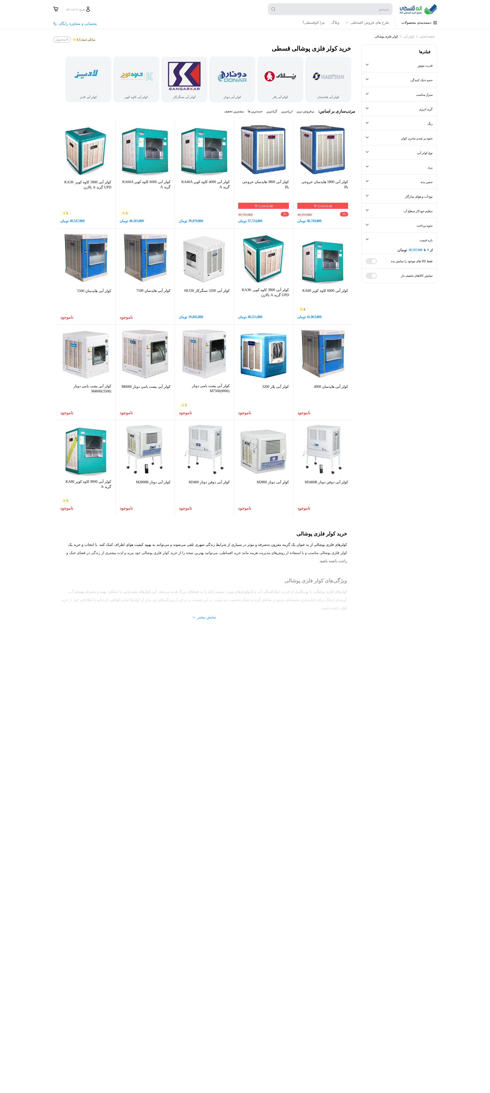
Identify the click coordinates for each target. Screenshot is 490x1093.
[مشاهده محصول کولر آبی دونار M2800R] (145, 449)
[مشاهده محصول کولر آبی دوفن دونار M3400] (204, 449)
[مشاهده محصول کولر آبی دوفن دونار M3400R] (322, 449)
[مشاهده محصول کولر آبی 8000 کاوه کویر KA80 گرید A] (85, 449)
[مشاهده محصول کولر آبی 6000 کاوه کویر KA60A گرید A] (145, 150)
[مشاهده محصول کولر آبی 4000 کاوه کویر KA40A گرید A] (204, 150)
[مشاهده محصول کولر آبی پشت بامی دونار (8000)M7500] (204, 354)
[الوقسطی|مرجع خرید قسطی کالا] (418, 9)
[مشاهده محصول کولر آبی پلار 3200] (263, 354)
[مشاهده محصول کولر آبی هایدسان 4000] (322, 354)
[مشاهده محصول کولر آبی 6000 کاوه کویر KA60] (322, 258)
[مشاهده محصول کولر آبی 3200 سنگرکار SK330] (204, 258)
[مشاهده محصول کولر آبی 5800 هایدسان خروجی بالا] (322, 150)
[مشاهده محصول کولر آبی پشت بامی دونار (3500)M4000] (85, 354)
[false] (56, 9)
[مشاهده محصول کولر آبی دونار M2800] (263, 449)
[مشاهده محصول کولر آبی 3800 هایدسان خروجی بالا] (263, 150)
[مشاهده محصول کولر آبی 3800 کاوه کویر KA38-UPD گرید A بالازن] (263, 258)
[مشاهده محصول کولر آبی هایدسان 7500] (145, 258)
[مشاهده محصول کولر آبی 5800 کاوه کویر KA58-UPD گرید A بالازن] (85, 150)
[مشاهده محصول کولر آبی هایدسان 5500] (85, 258)
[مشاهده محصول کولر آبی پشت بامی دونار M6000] (145, 354)
